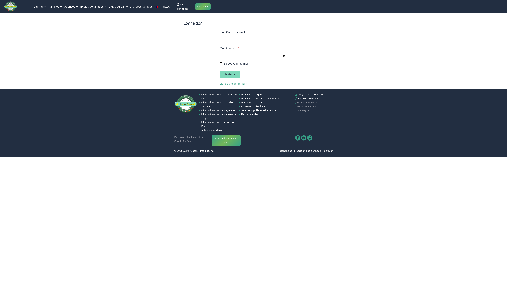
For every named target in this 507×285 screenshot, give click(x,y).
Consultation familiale (253, 106)
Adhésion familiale (211, 130)
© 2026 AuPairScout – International (194, 150)
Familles (54, 6)
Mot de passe (236, 48)
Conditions (286, 150)
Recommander (249, 114)
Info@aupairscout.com (310, 94)
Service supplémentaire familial (258, 110)
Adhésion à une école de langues (260, 98)
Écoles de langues (92, 6)
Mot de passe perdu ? (233, 83)
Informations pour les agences (218, 110)
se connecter (183, 6)
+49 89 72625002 (308, 98)
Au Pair (39, 6)
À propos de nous (141, 6)
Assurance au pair (251, 102)
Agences (69, 6)
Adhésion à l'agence (252, 94)
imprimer (328, 150)
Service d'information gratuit (226, 140)
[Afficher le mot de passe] (283, 56)
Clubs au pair (117, 6)
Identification (230, 74)
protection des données (307, 150)
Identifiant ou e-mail (240, 32)
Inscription (203, 6)
